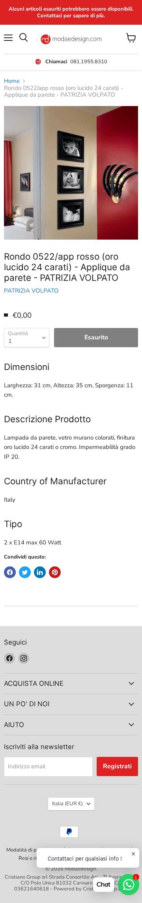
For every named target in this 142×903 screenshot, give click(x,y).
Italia (67, 803)
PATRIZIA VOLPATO (31, 291)
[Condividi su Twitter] (25, 572)
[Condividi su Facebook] (10, 572)
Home (12, 81)
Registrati (117, 766)
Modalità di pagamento (33, 850)
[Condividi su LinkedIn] (40, 572)
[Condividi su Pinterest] (55, 572)
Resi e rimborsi (35, 858)
